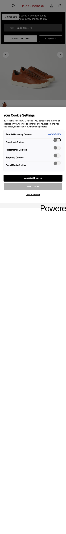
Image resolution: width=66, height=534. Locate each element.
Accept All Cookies (33, 178)
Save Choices (33, 186)
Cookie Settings (33, 195)
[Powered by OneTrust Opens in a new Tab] (52, 206)
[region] (33, 320)
